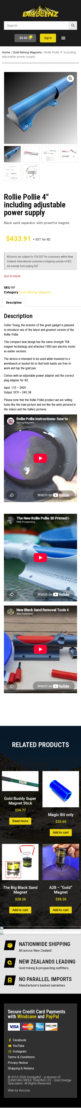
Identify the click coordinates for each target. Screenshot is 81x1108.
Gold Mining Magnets (27, 52)
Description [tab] (14, 302)
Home (6, 52)
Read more (20, 821)
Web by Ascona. (19, 1090)
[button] (63, 38)
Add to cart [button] (61, 832)
